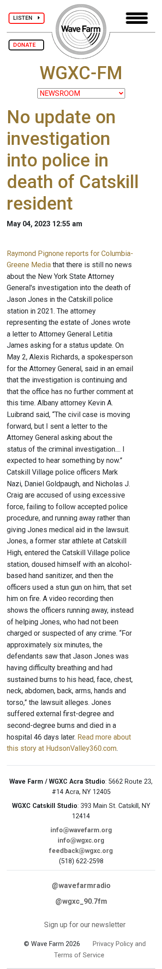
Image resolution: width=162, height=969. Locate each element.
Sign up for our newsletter (85, 924)
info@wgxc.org (81, 840)
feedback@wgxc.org (81, 851)
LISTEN (25, 17)
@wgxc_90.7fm (81, 901)
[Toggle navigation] (136, 18)
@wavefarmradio (81, 885)
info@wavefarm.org (81, 830)
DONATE (26, 44)
